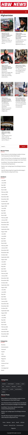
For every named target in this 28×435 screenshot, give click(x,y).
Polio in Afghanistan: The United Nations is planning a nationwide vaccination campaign (21, 99)
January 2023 (4, 275)
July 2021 (3, 315)
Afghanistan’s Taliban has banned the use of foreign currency (21, 66)
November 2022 (5, 280)
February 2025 (4, 217)
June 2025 (3, 208)
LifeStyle (3, 356)
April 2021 (3, 322)
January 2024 (4, 248)
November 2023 (5, 252)
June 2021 (3, 317)
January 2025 (4, 220)
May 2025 (3, 210)
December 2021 (5, 303)
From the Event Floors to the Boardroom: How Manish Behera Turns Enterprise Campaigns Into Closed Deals (13, 159)
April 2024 (3, 241)
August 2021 (4, 313)
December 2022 (5, 278)
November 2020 (5, 334)
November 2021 (5, 306)
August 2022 (4, 287)
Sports (3, 62)
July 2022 (3, 289)
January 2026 (4, 194)
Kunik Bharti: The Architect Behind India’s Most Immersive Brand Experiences (12, 163)
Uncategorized (4, 368)
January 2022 (4, 301)
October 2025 (4, 201)
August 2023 (4, 259)
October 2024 (4, 227)
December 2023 (5, 250)
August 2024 (4, 231)
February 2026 (4, 192)
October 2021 (4, 308)
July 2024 (3, 234)
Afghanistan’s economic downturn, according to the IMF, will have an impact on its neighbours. (7, 100)
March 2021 (3, 324)
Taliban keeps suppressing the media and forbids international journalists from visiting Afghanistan (21, 36)
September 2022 (5, 285)
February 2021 (4, 327)
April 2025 (3, 213)
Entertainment (4, 347)
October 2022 (4, 282)
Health (17, 95)
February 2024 (4, 245)
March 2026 (3, 190)
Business (17, 62)
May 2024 (3, 238)
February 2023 (4, 273)
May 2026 (3, 185)
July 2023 (3, 262)
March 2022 (3, 299)
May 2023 (3, 266)
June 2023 (3, 264)
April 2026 (3, 187)
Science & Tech (4, 363)
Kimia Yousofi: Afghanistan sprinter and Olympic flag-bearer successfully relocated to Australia (7, 67)
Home (4, 422)
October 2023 (4, 255)
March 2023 (3, 271)
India (2, 354)
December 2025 (5, 196)
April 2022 (3, 296)
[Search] (26, 12)
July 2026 (3, 180)
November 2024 (5, 224)
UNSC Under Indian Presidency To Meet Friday (6, 133)
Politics (3, 30)
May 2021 (3, 320)
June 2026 (3, 183)
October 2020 (4, 336)
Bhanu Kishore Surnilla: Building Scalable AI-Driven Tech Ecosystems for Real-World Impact (13, 155)
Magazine (3, 358)
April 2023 (3, 269)
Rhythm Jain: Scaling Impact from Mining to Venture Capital (13, 167)
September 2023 (5, 257)
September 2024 (5, 229)
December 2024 (5, 222)
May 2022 (3, 294)
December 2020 (5, 331)
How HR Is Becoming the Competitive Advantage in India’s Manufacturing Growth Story (13, 171)
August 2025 (4, 206)
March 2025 (3, 215)
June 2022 (3, 292)
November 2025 (5, 199)
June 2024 (3, 236)
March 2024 (3, 243)
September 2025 (5, 203)
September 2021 (5, 310)
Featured (3, 349)
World (3, 129)
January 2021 (4, 329)
